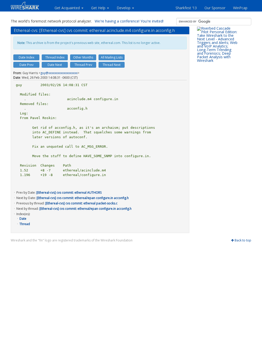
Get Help (98, 7)
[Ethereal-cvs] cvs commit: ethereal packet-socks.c (81, 203)
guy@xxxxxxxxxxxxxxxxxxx (59, 73)
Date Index (26, 57)
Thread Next (112, 65)
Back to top (243, 240)
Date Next (55, 65)
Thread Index (54, 57)
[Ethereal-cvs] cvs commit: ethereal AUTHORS (69, 192)
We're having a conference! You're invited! (129, 21)
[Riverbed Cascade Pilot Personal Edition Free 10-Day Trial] (217, 102)
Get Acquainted (67, 7)
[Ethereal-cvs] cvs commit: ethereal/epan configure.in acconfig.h (83, 198)
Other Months (83, 57)
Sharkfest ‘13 (186, 7)
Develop (124, 7)
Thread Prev (83, 65)
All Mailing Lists (112, 57)
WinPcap (240, 7)
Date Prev (26, 65)
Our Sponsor (214, 7)
